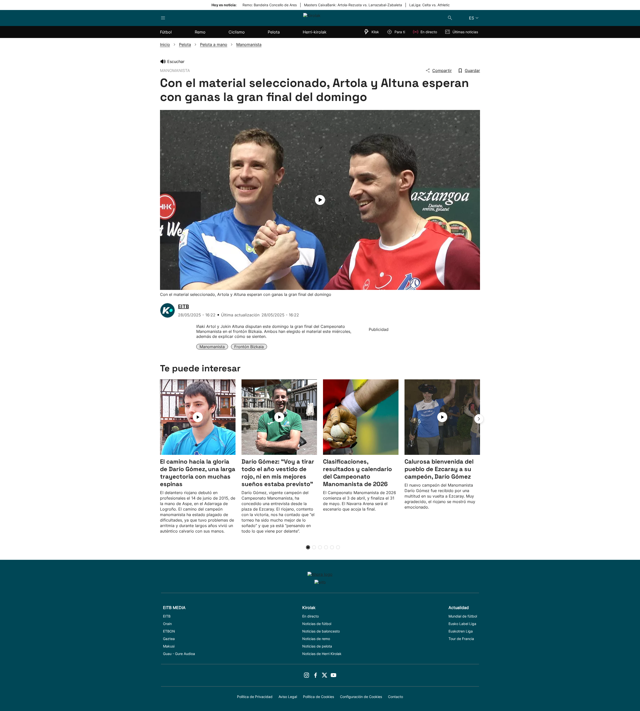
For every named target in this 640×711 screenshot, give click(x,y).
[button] (479, 419)
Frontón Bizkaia (249, 346)
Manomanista (212, 346)
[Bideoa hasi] (320, 200)
